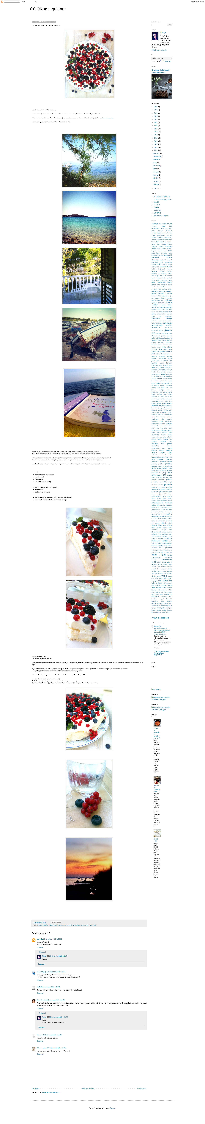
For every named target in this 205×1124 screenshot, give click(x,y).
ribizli (153, 507)
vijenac (157, 573)
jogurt (170, 358)
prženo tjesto (161, 498)
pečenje (169, 470)
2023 (156, 116)
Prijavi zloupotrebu (160, 618)
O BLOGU (157, 210)
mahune (160, 410)
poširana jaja (156, 487)
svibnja (156, 172)
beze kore (46, 925)
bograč (170, 260)
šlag (166, 605)
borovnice (53, 925)
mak (164, 410)
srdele (170, 532)
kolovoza (156, 166)
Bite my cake (41, 1048)
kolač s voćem (160, 376)
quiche (161, 503)
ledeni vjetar (164, 401)
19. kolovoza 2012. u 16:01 (50, 987)
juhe (170, 360)
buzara (154, 280)
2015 (156, 141)
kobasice (169, 372)
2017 (156, 135)
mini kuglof (155, 428)
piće (161, 477)
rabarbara (168, 503)
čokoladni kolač (166, 596)
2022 (156, 119)
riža (165, 507)
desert (163, 298)
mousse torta (167, 432)
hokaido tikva (156, 340)
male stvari (168, 410)
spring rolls (164, 532)
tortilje (170, 555)
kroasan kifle (156, 387)
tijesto (161, 545)
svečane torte (167, 536)
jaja (160, 349)
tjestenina (168, 548)
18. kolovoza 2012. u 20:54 (58, 956)
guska (167, 338)
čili (171, 594)
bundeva (163, 276)
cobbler (164, 289)
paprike (160, 459)
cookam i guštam (165, 293)
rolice (153, 509)
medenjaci (168, 421)
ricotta (157, 507)
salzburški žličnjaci (160, 518)
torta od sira (156, 552)
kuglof (170, 392)
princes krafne (167, 491)
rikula (161, 507)
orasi (159, 455)
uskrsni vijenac (167, 569)
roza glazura (155, 512)
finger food (156, 316)
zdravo (163, 587)
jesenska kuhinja (165, 356)
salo (153, 518)
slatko (78, 925)
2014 (156, 144)
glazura (159, 333)
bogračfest (155, 262)
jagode (154, 349)
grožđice (169, 336)
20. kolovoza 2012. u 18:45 (56, 1048)
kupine (60, 925)
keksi (153, 367)
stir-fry (159, 534)
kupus (163, 399)
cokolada (155, 291)
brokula (162, 271)
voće (94, 925)
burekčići (169, 278)
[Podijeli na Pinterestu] (60, 922)
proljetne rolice (167, 494)
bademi (169, 248)
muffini (170, 435)
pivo (170, 475)
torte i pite (88, 925)
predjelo (169, 487)
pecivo (159, 468)
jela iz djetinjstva (161, 354)
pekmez (164, 468)
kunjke (153, 399)
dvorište (165, 312)
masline (169, 417)
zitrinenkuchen (162, 590)
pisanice (159, 475)
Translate (168, 61)
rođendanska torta (165, 512)
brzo (153, 276)
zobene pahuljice (161, 592)
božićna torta (155, 267)
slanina (169, 525)
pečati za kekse (161, 470)
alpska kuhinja (167, 244)
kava (170, 365)
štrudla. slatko (161, 610)
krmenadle (169, 385)
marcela (40, 939)
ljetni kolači (168, 405)
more (158, 432)
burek (163, 278)
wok (164, 583)
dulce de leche (167, 309)
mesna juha (163, 426)
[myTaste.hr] (156, 689)
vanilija (154, 571)
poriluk (164, 482)
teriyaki (157, 545)
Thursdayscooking (166, 239)
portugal (169, 482)
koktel (158, 374)
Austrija (155, 224)
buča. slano (159, 280)
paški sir (169, 466)
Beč (160, 224)
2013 (156, 147)
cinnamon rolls (156, 289)
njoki (170, 441)
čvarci (162, 601)
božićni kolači (166, 267)
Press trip (169, 235)
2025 (156, 110)
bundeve (169, 276)
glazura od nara (167, 333)
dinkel (158, 300)
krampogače (164, 383)
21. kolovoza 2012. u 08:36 (58, 1017)
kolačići (159, 378)
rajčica (154, 505)
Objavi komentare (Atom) (51, 1092)
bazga (165, 251)
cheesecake (161, 282)
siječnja (156, 184)
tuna (163, 562)
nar (171, 439)
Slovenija (158, 239)
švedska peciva (160, 612)
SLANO (156, 202)
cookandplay (41, 972)
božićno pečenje (156, 269)
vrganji (154, 581)
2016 (156, 138)
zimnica (154, 590)
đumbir (154, 603)
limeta (159, 403)
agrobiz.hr (163, 242)
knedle (163, 372)
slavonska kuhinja (159, 530)
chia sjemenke (162, 284)
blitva (165, 260)
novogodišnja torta (158, 448)
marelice (160, 414)
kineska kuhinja (166, 370)
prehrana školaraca (158, 489)
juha (153, 360)
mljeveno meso (166, 430)
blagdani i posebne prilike (162, 256)
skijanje (163, 523)
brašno (164, 269)
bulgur (157, 276)
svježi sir (168, 539)
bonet (161, 262)
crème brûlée (156, 296)
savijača (154, 521)
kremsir (162, 385)
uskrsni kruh (156, 569)
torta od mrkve (167, 550)
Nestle (159, 233)
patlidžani (168, 464)
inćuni (159, 347)
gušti (170, 338)
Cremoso (154, 226)
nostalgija (155, 444)
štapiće (170, 608)
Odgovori (40, 947)
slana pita (162, 525)
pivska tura (155, 477)
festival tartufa (161, 314)
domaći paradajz (166, 307)
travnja (156, 175)
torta (82, 925)
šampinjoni (160, 603)
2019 (156, 129)
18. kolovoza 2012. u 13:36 (52, 939)
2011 (156, 188)
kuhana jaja (161, 394)
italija (164, 347)
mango (170, 412)
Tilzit (153, 242)
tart (171, 541)
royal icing (169, 509)
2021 (156, 122)
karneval (165, 365)
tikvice (161, 548)
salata (164, 516)
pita (164, 475)
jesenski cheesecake (159, 358)
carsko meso (168, 280)
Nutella (164, 233)
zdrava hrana (166, 585)
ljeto (64, 925)
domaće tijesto (166, 305)
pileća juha (161, 473)
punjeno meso (156, 500)
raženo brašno (161, 505)
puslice (170, 500)
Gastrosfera (156, 228)
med (161, 421)
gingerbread (156, 327)
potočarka (154, 485)
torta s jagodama (166, 552)
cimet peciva (168, 287)
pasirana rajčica (166, 461)
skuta (170, 523)
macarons (154, 410)
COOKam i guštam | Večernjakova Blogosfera (161, 653)
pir (166, 473)
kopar (165, 378)
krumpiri (169, 390)
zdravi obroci (156, 587)
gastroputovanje (157, 325)
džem (170, 312)
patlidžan (161, 464)
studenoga (157, 156)
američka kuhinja (157, 246)
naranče (163, 441)
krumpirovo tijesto (157, 392)
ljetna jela (160, 405)
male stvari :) (156, 412)
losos (167, 408)
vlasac (158, 576)
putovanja (155, 503)
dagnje (157, 298)
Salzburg (160, 237)
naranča (154, 441)
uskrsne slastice (166, 566)
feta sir (169, 314)
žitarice (167, 612)
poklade (169, 479)
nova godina (166, 444)
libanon (154, 403)
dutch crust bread (157, 312)
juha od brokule (162, 360)
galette (153, 323)
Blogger (112, 1108)
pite (168, 475)
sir (166, 521)
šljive (170, 605)
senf (159, 521)
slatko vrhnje (167, 527)
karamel (169, 363)
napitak (165, 439)
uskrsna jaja (156, 566)
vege (164, 571)
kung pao (169, 396)
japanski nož (155, 351)
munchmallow (156, 437)
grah (158, 336)
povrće (168, 484)
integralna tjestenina (165, 342)
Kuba (153, 231)
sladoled (154, 525)
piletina (155, 473)
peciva (154, 468)
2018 (156, 132)
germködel (169, 325)
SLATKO (157, 205)
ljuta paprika (162, 408)
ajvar (158, 244)
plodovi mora (167, 477)
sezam (163, 521)
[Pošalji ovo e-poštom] (52, 922)
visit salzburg (168, 573)
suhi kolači (165, 534)
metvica (169, 426)
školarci (157, 605)
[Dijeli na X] (56, 922)
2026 (156, 107)
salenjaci (169, 516)
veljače (156, 181)
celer (153, 282)
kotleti (170, 381)
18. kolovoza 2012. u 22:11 (56, 972)
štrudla (153, 610)
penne (170, 468)
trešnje (159, 562)
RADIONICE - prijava (161, 216)
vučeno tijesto (157, 583)
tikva (165, 545)
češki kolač (159, 594)
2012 (156, 150)
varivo (159, 571)
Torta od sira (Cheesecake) (157, 788)
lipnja (155, 169)
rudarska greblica (157, 514)
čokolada (155, 596)
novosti (170, 448)
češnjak (166, 594)
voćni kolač (158, 578)
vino (161, 573)
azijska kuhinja (161, 248)
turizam (167, 562)
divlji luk (163, 300)
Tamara (39, 1035)
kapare (162, 363)
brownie (169, 271)
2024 (156, 113)
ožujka (155, 178)
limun (164, 403)
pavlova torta (162, 466)
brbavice (169, 269)
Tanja (44, 956)
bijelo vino (160, 255)
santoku (169, 518)
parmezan (155, 461)
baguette (159, 251)
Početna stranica (88, 1088)
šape (166, 603)
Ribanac (154, 237)
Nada (39, 987)
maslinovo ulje (158, 419)
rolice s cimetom (160, 509)
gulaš (163, 338)
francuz (170, 321)
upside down (167, 564)
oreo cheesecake (167, 455)
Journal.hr (157, 626)
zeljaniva (169, 587)
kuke (158, 396)
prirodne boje (156, 494)
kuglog (153, 394)
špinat (165, 608)
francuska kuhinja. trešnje (159, 321)
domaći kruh (156, 307)
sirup (170, 521)
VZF (157, 242)
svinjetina (161, 539)
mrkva (163, 435)
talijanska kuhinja (160, 541)
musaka (163, 437)
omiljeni (154, 452)
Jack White (168, 228)
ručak (168, 514)
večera (169, 571)
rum (164, 514)
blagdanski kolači (157, 260)
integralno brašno (157, 345)
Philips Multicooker (158, 235)
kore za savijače (161, 381)
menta (156, 426)
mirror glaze (164, 428)
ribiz (74, 925)
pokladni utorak (156, 482)
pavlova (69, 925)
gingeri (161, 330)
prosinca (156, 153)
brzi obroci (168, 273)
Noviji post (35, 1088)
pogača (154, 479)
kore (153, 381)
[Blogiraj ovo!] (54, 922)
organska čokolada (158, 457)
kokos (153, 374)
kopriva (170, 378)
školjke (163, 605)
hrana (164, 340)
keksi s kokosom (161, 367)
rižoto (170, 507)
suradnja (158, 536)
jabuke (169, 347)
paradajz (169, 459)
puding (170, 498)
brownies (154, 273)
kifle (159, 370)
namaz (159, 439)
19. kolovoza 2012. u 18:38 (55, 1000)
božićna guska (167, 264)
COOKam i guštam (48, 9)
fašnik (154, 314)
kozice (153, 383)
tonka (153, 550)
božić (159, 264)
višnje (154, 576)
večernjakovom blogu (107, 118)
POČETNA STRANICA (162, 197)
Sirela (153, 239)
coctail (170, 289)
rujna (155, 162)
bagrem (154, 251)
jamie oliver (168, 349)
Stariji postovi (141, 1088)
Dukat (163, 226)
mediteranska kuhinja (158, 423)
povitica (161, 485)
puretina (164, 500)
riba (167, 505)
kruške (165, 392)
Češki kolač (156, 840)
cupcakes (165, 296)
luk (171, 408)
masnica (169, 419)
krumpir (161, 390)
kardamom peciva (157, 365)
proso (153, 496)
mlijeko (158, 430)
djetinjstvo (161, 302)
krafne (158, 383)
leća (170, 401)
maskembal (155, 417)
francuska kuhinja (162, 318)
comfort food (161, 291)
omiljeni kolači (166, 452)
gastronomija (167, 323)
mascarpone (168, 414)
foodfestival (168, 316)
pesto (153, 470)
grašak (163, 336)
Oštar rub (169, 233)
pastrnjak (154, 464)
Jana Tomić (41, 1000)
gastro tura (159, 323)
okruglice (169, 450)
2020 (156, 125)
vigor (153, 573)
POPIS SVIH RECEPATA (162, 199)
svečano (154, 539)
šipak (153, 605)
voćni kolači (167, 578)
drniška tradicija (156, 309)
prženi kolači (161, 496)
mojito (153, 432)
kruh (162, 387)
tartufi (159, 543)
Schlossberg (168, 237)
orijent (166, 457)
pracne (163, 487)
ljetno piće (155, 408)
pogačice (161, 479)
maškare (154, 421)
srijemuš (154, 534)
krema (156, 385)
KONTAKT (157, 213)
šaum (170, 603)
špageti (154, 608)
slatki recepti (156, 527)
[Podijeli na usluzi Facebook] (58, 922)
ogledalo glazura (157, 450)
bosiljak (154, 264)
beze (40, 925)
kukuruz (163, 396)
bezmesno (164, 253)
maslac (162, 417)
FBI (170, 226)
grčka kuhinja (156, 338)
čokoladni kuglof (157, 599)
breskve (154, 271)
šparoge (160, 608)
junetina (154, 363)
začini (158, 585)
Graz (162, 228)
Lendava (160, 231)
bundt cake (156, 278)
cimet (162, 287)
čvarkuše (169, 601)
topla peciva (159, 550)
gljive (153, 336)
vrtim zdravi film (164, 581)
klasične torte (156, 372)
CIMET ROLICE (167, 224)
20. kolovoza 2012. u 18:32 (52, 1035)
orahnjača (154, 455)
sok (160, 532)
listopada (156, 159)
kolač (163, 374)
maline (164, 412)
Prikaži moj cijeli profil (159, 50)
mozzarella (155, 435)
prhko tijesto (158, 491)
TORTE (156, 207)
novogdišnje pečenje (162, 446)
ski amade (155, 523)
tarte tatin (154, 543)
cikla (158, 287)
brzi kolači (161, 273)
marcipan (154, 414)
